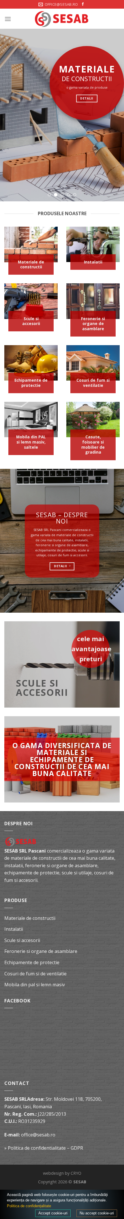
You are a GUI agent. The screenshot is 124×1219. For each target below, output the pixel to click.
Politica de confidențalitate (29, 1206)
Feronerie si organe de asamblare (40, 951)
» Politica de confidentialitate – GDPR (43, 1148)
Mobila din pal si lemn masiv (34, 984)
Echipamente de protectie (31, 962)
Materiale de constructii (29, 918)
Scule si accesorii (22, 940)
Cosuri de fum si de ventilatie (35, 973)
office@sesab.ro (38, 1135)
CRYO (76, 1173)
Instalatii (13, 929)
